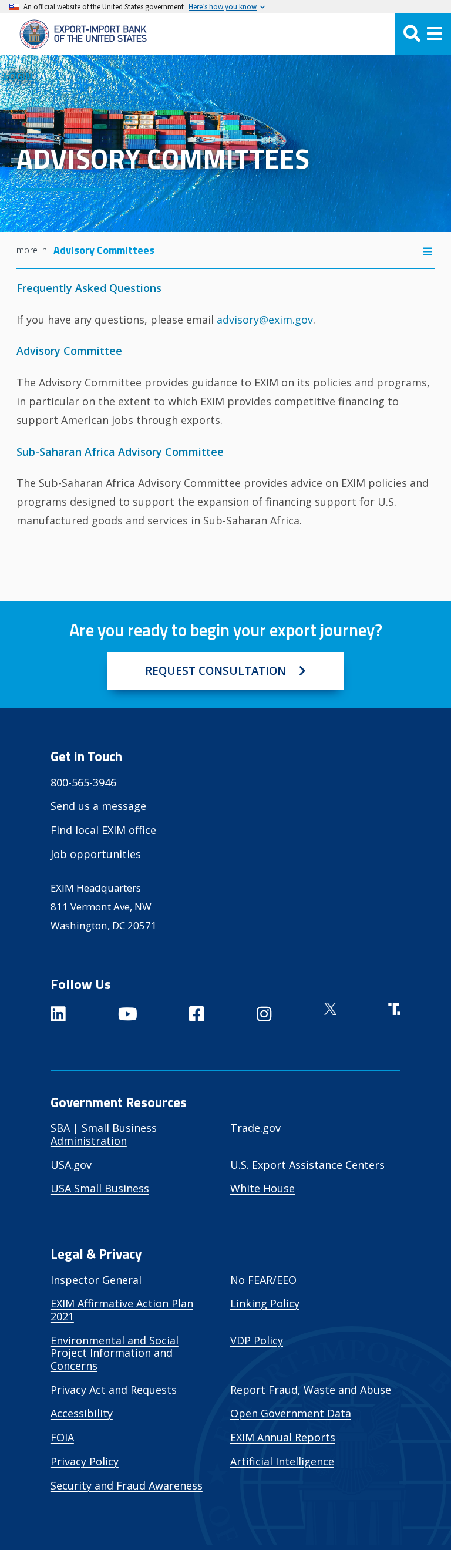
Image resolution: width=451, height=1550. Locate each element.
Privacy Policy (85, 1461)
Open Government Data (290, 1413)
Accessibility (82, 1413)
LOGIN (18, 76)
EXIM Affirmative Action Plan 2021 (122, 1309)
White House (262, 1188)
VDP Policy (256, 1340)
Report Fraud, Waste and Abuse (310, 1390)
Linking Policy (264, 1303)
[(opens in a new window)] (58, 1016)
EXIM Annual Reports (282, 1437)
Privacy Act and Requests (114, 1390)
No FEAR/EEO (263, 1280)
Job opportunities (96, 854)
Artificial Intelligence (282, 1461)
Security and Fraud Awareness (127, 1485)
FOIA (62, 1437)
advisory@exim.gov (265, 319)
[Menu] (423, 34)
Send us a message (98, 806)
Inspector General (96, 1280)
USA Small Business (100, 1188)
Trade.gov (255, 1128)
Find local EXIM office (103, 830)
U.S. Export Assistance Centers (307, 1165)
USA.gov (71, 1165)
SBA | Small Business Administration (104, 1134)
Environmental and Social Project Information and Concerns (115, 1353)
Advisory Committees (103, 250)
